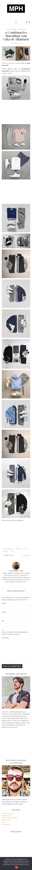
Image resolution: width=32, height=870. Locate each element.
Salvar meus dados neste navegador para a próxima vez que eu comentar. (15, 633)
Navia (3, 822)
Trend (12, 551)
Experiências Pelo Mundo (9, 818)
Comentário (5, 638)
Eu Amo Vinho (6, 820)
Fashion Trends (6, 815)
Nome (4, 603)
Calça (8, 29)
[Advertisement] (16, 112)
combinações (18, 549)
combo (14, 29)
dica (26, 549)
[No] (30, 863)
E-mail (4, 612)
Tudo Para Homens (8, 813)
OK (16, 867)
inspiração (5, 551)
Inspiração (22, 29)
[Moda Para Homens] (16, 8)
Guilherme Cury (9, 555)
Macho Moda (6, 824)
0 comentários (26, 555)
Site (3, 621)
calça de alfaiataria (7, 549)
